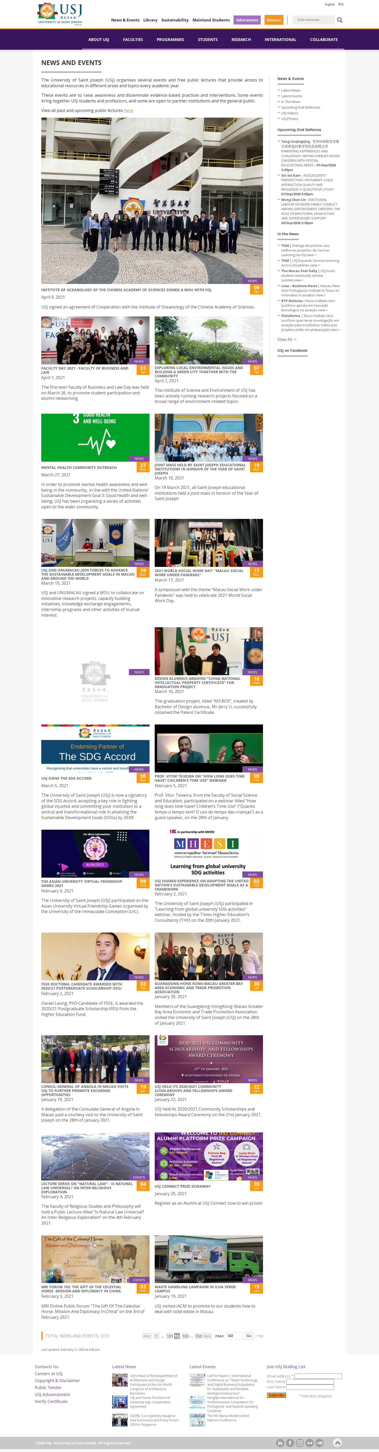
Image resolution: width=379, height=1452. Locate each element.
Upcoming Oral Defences (300, 107)
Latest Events (291, 96)
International (280, 39)
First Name (276, 1381)
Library (150, 19)
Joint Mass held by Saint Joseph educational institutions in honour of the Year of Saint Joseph (200, 469)
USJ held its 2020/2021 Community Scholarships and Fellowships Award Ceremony (193, 1090)
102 (177, 1336)
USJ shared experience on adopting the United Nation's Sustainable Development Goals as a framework (202, 885)
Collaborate (324, 39)
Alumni (274, 19)
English (330, 4)
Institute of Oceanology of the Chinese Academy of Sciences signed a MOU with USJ (126, 289)
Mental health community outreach (79, 467)
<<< (146, 1336)
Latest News (290, 90)
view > (312, 254)
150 (198, 1336)
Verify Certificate (51, 1401)
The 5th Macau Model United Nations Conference (228, 1418)
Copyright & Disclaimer (57, 1380)
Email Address (280, 1376)
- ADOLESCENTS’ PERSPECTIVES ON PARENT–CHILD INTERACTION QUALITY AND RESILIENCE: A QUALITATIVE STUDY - (308, 184)
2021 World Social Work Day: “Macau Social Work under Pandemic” (199, 572)
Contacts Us (46, 1366)
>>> (207, 1336)
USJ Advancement (52, 1394)
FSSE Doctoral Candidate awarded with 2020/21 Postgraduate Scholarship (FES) (81, 986)
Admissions (247, 19)
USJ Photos (289, 118)
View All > (286, 339)
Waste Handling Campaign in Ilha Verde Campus (195, 1288)
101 (169, 1336)
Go (249, 1336)
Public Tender (48, 1387)
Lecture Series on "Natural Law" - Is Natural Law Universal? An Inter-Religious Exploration (87, 1187)
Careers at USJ (49, 1373)
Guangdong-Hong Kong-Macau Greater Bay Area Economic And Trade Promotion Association (199, 987)
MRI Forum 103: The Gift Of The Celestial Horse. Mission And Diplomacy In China (81, 1288)
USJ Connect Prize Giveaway (183, 1186)
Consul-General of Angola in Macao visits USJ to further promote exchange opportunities (84, 1090)
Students (208, 39)
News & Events (125, 19)
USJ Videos (289, 113)
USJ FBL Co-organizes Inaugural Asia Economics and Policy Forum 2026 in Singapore (154, 1420)
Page (219, 1336)
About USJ (98, 39)
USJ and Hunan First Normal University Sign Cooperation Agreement (150, 1402)
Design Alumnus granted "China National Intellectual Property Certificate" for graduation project (198, 682)
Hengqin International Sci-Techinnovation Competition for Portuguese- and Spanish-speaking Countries (232, 1404)
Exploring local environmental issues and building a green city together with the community (199, 371)
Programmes (170, 39)
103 (185, 1336)
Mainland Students (211, 19)
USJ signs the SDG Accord (66, 778)
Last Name (276, 1386)
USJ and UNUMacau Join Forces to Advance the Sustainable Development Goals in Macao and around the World (88, 574)
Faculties (133, 39)
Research (241, 39)
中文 (341, 4)
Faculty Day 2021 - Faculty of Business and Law (84, 370)
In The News (290, 101)
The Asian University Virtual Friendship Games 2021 (81, 883)
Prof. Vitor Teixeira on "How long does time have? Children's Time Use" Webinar (200, 778)
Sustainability (175, 19)
